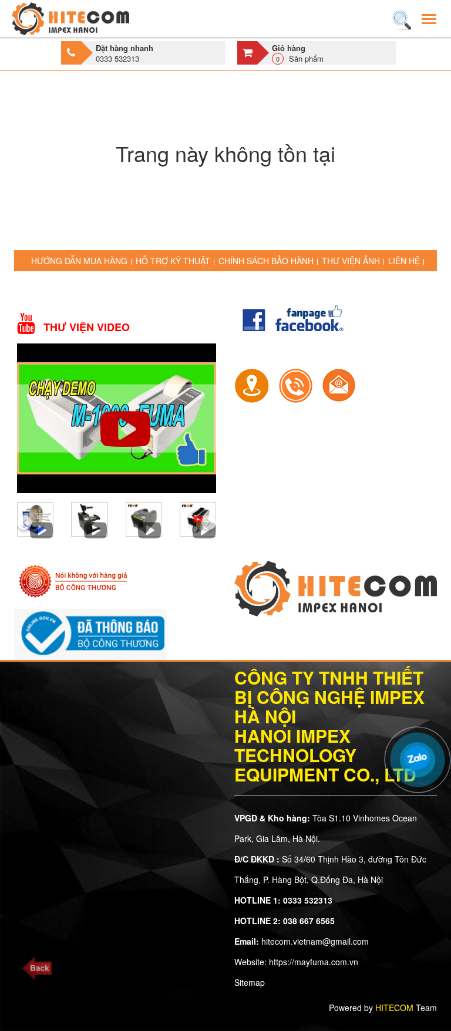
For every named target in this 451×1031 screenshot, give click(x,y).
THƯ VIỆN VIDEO (86, 327)
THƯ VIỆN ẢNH (351, 261)
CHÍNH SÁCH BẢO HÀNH (266, 261)
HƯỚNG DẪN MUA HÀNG (79, 261)
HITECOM (394, 1007)
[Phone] (295, 384)
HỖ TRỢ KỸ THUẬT (173, 261)
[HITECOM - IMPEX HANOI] (70, 18)
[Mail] (338, 384)
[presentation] (24, 522)
